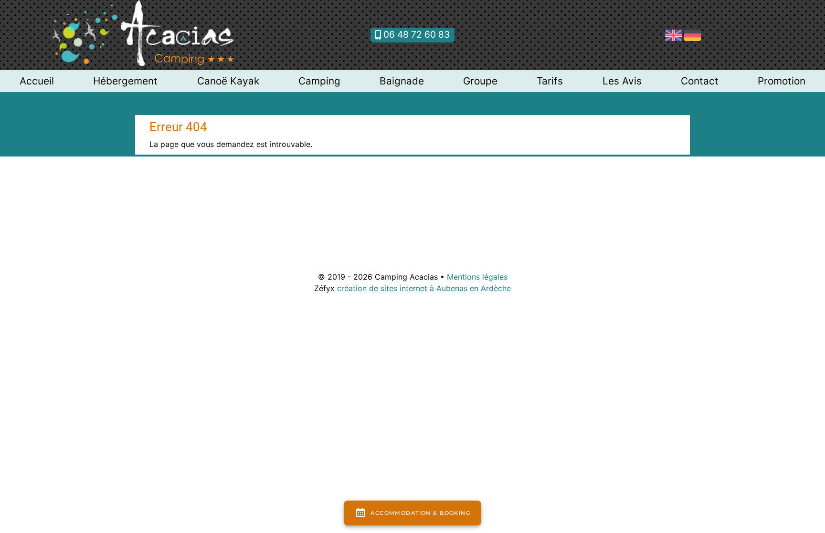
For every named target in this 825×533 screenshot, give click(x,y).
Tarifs (550, 81)
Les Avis (622, 81)
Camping (319, 81)
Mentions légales (477, 277)
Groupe (480, 81)
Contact (700, 81)
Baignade (402, 81)
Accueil (37, 81)
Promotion (781, 81)
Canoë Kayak (228, 81)
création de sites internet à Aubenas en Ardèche (424, 288)
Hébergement (125, 81)
